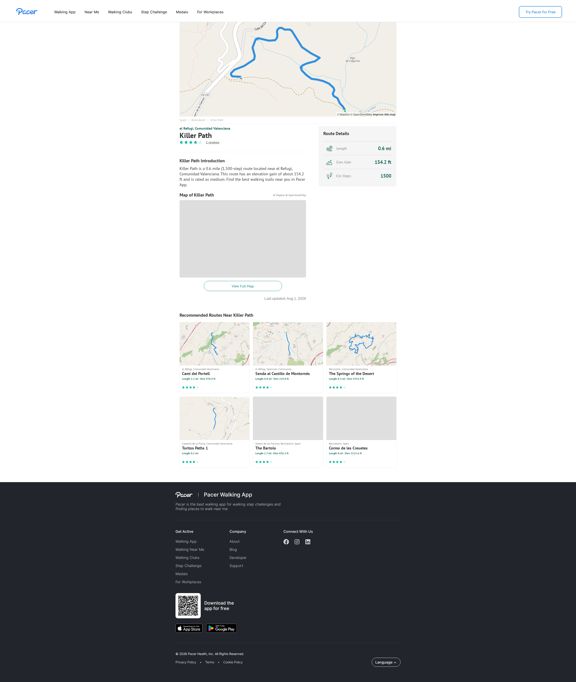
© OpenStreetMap (361, 114)
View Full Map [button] (243, 286)
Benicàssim (198, 120)
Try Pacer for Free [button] (540, 12)
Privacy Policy (186, 662)
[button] (78, 648)
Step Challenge (154, 12)
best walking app (212, 504)
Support (236, 565)
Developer (238, 557)
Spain (183, 120)
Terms (209, 662)
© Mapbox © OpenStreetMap (289, 195)
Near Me (92, 12)
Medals (182, 12)
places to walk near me (207, 508)
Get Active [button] (184, 531)
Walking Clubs (120, 12)
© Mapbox (343, 114)
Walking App (65, 12)
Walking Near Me (190, 549)
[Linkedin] (307, 542)
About (235, 541)
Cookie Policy (233, 662)
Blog (233, 549)
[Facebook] (286, 542)
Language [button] (383, 662)
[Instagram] (297, 542)
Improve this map (384, 114)
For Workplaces (210, 12)
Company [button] (238, 531)
